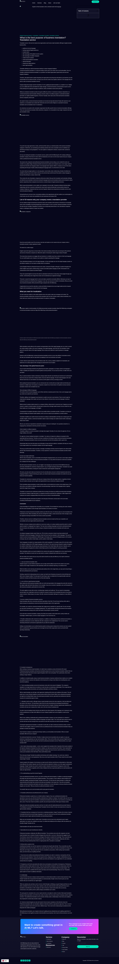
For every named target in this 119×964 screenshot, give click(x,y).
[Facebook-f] (21, 960)
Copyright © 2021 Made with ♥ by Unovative (91, 960)
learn (56, 807)
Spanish (24, 544)
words (39, 275)
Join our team (56, 3)
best (59, 95)
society (40, 286)
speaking (51, 258)
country (47, 524)
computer (24, 429)
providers (54, 737)
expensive (59, 701)
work (33, 553)
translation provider (44, 35)
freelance (42, 855)
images (34, 275)
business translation (29, 70)
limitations (54, 68)
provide (38, 425)
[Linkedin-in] (23, 960)
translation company (24, 156)
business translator (35, 581)
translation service (58, 147)
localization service (66, 355)
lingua (30, 250)
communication (56, 498)
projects (23, 680)
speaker (52, 710)
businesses (36, 68)
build (64, 627)
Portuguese (60, 766)
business (22, 44)
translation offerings (59, 43)
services (38, 81)
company (69, 156)
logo (26, 769)
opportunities (43, 481)
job (33, 97)
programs (34, 429)
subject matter (24, 585)
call (57, 865)
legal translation (28, 65)
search (55, 563)
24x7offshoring (54, 154)
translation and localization (62, 178)
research (28, 57)
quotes (33, 865)
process (21, 592)
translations (39, 84)
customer (66, 894)
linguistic (22, 74)
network (27, 599)
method (31, 208)
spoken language (53, 268)
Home (33, 3)
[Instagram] (29, 960)
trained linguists (38, 773)
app (48, 576)
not (51, 110)
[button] (97, 11)
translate (70, 43)
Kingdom (54, 548)
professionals (29, 792)
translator (21, 337)
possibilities (37, 196)
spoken (62, 266)
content (44, 88)
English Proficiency (27, 266)
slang (32, 594)
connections (35, 601)
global (33, 53)
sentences (22, 577)
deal (28, 778)
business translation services (47, 162)
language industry (29, 533)
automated (62, 93)
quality (54, 672)
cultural (36, 174)
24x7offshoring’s (30, 355)
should (70, 280)
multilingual (68, 154)
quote (42, 867)
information (28, 61)
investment (47, 263)
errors (31, 86)
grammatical (45, 346)
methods (67, 171)
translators (40, 100)
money (23, 703)
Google (21, 84)
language (33, 48)
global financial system (26, 35)
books (56, 613)
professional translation (44, 717)
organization (42, 108)
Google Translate (30, 565)
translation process (28, 558)
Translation (22, 43)
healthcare (53, 590)
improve (52, 196)
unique (63, 172)
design (51, 418)
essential (60, 102)
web (50, 261)
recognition (59, 712)
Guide (24, 871)
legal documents (34, 493)
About (49, 3)
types (33, 698)
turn (50, 737)
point (54, 392)
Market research (23, 404)
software (53, 93)
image (26, 488)
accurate (43, 515)
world (51, 102)
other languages (61, 535)
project (65, 692)
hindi (27, 337)
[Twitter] (25, 960)
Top (20, 162)
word (54, 762)
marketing (42, 147)
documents (22, 151)
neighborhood (55, 620)
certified (66, 780)
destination (52, 622)
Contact (32, 726)
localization (38, 154)
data (27, 443)
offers (48, 108)
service (26, 43)
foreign (42, 375)
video (52, 171)
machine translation (34, 431)
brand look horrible (38, 826)
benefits (24, 79)
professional (27, 72)
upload (26, 884)
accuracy (40, 440)
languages (37, 55)
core (59, 70)
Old (62, 749)
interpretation (67, 590)
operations (56, 413)
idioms (30, 350)
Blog (45, 3)
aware (21, 204)
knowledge (47, 448)
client (63, 574)
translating (28, 288)
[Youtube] (27, 960)
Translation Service (54, 35)
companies (26, 97)
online (46, 533)
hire (55, 493)
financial (42, 145)
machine (34, 84)
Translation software (24, 431)
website (21, 275)
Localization (35, 35)
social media (47, 171)
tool (35, 565)
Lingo (34, 696)
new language (43, 165)
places (50, 472)
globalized (35, 244)
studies (24, 408)
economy (45, 370)
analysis (32, 57)
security (50, 556)
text (41, 812)
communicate (23, 270)
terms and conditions (56, 692)
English (31, 50)
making (46, 416)
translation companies (35, 178)
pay (47, 350)
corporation (58, 585)
